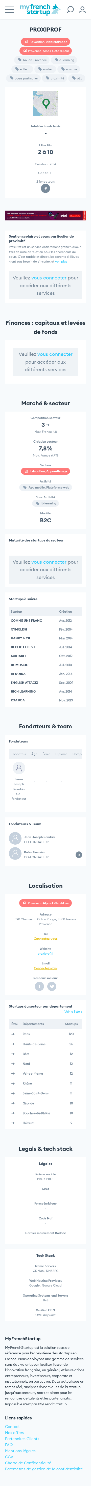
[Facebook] (39, 986)
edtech (25, 69)
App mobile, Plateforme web (48, 487)
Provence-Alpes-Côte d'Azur (48, 51)
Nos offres (14, 1432)
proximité (57, 78)
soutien (48, 69)
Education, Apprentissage (48, 42)
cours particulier (26, 78)
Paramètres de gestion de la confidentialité (44, 1469)
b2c (79, 78)
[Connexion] (82, 10)
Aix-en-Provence (35, 60)
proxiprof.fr (45, 953)
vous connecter (48, 278)
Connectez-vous (45, 938)
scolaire (71, 69)
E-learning (48, 503)
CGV (9, 1456)
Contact (12, 1426)
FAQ (9, 1444)
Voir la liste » (73, 1011)
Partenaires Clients (22, 1438)
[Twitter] (51, 986)
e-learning (66, 60)
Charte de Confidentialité (28, 1463)
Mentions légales (20, 1450)
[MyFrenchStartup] (40, 12)
